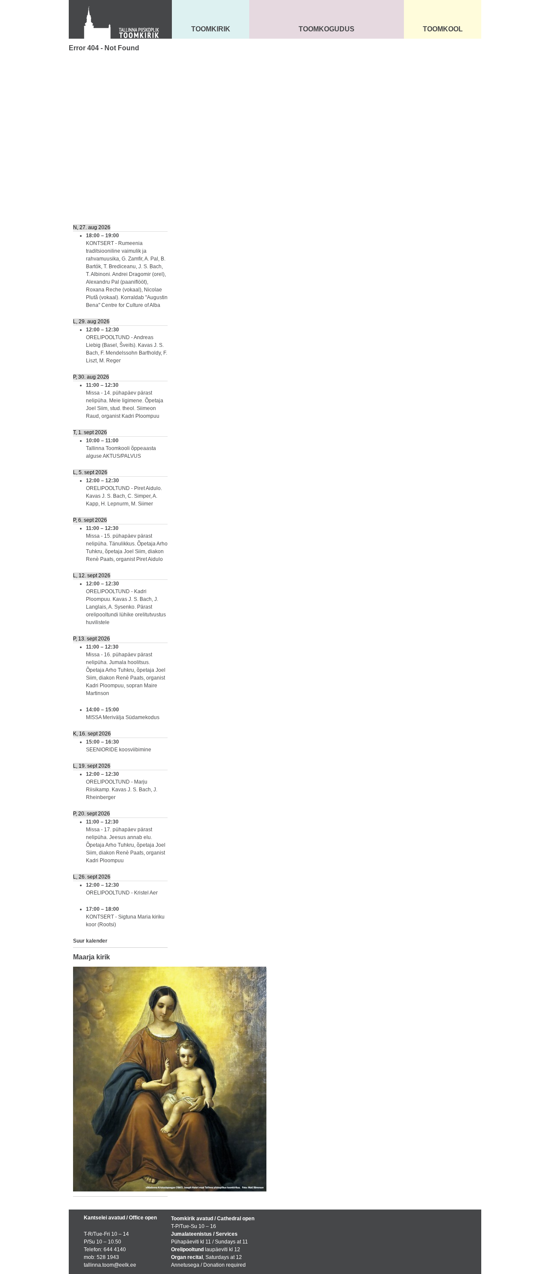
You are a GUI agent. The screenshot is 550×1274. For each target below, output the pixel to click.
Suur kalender (90, 941)
